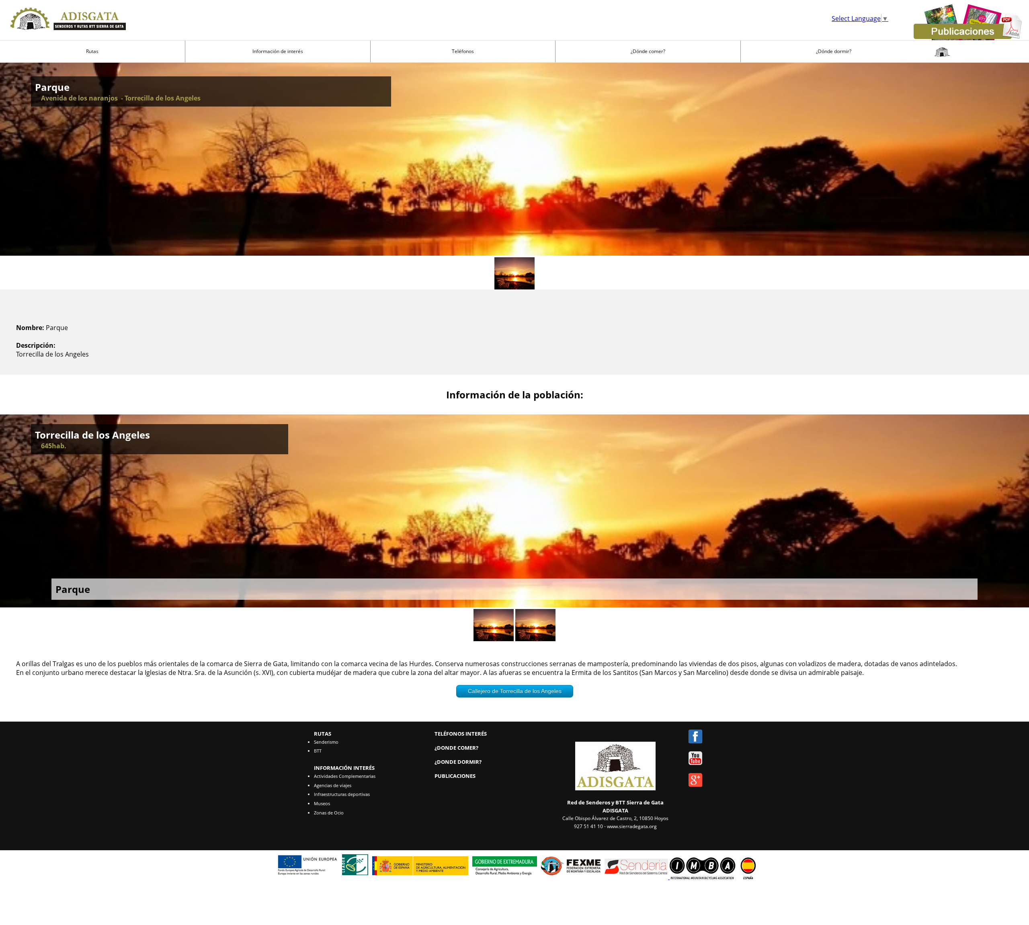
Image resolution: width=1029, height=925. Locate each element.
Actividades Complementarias (344, 776)
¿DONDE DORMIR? (458, 761)
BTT (318, 751)
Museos (322, 803)
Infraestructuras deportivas (342, 794)
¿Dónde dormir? (833, 51)
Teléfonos (463, 51)
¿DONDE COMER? (456, 747)
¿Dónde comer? (648, 51)
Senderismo (326, 742)
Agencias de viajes (332, 785)
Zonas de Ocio (329, 813)
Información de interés (277, 51)
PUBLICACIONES (455, 775)
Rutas (92, 51)
